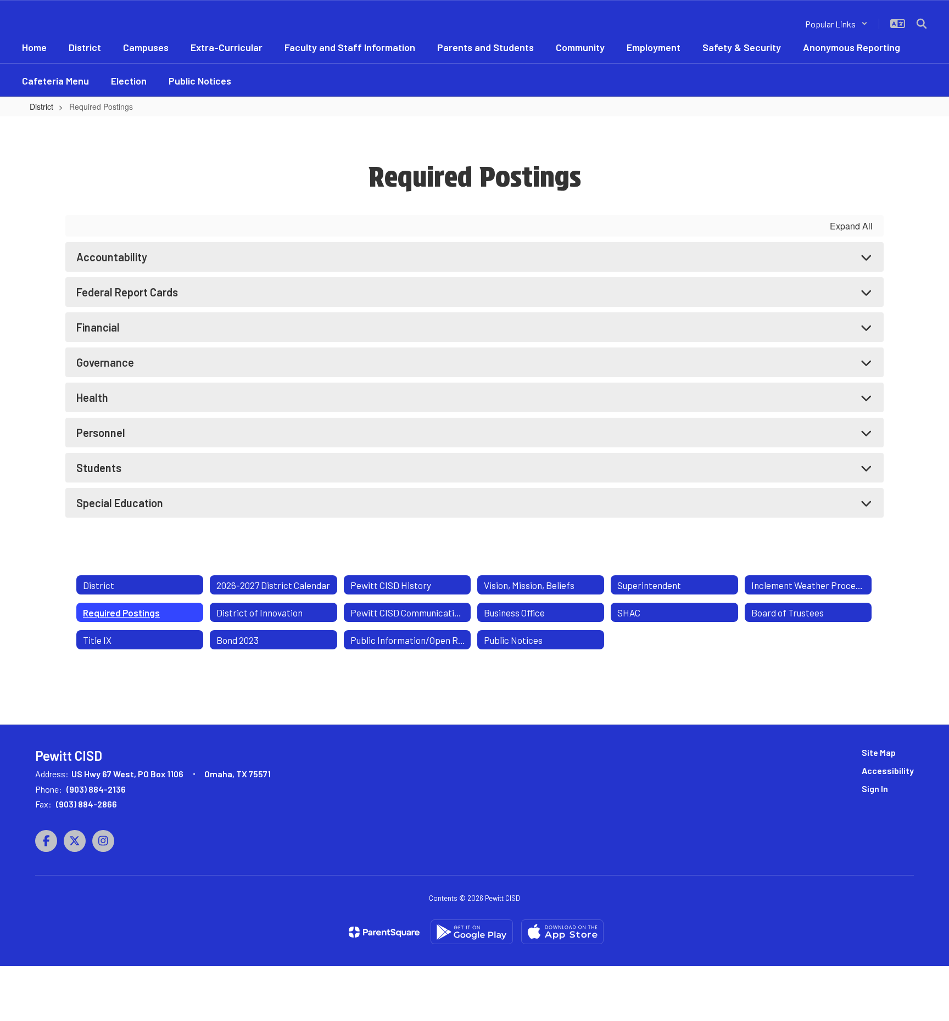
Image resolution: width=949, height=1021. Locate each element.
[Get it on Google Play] (472, 931)
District (41, 106)
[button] (836, 24)
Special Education (119, 502)
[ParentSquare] (384, 932)
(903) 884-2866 (86, 804)
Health (92, 397)
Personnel (100, 432)
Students (98, 467)
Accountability (111, 256)
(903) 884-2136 (96, 789)
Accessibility (888, 770)
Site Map (879, 752)
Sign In (875, 788)
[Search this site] (921, 23)
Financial (98, 327)
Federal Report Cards (127, 292)
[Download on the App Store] (562, 931)
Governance (105, 362)
